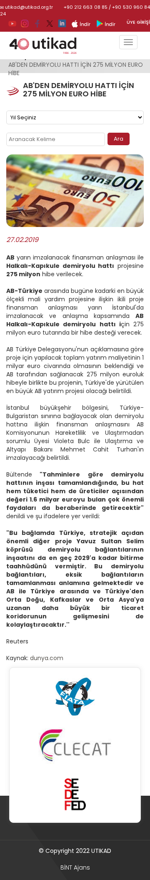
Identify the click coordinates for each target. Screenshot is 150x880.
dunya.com (46, 658)
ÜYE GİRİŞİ (138, 22)
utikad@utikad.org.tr (29, 7)
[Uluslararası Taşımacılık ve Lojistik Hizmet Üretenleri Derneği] (47, 45)
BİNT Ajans (75, 867)
